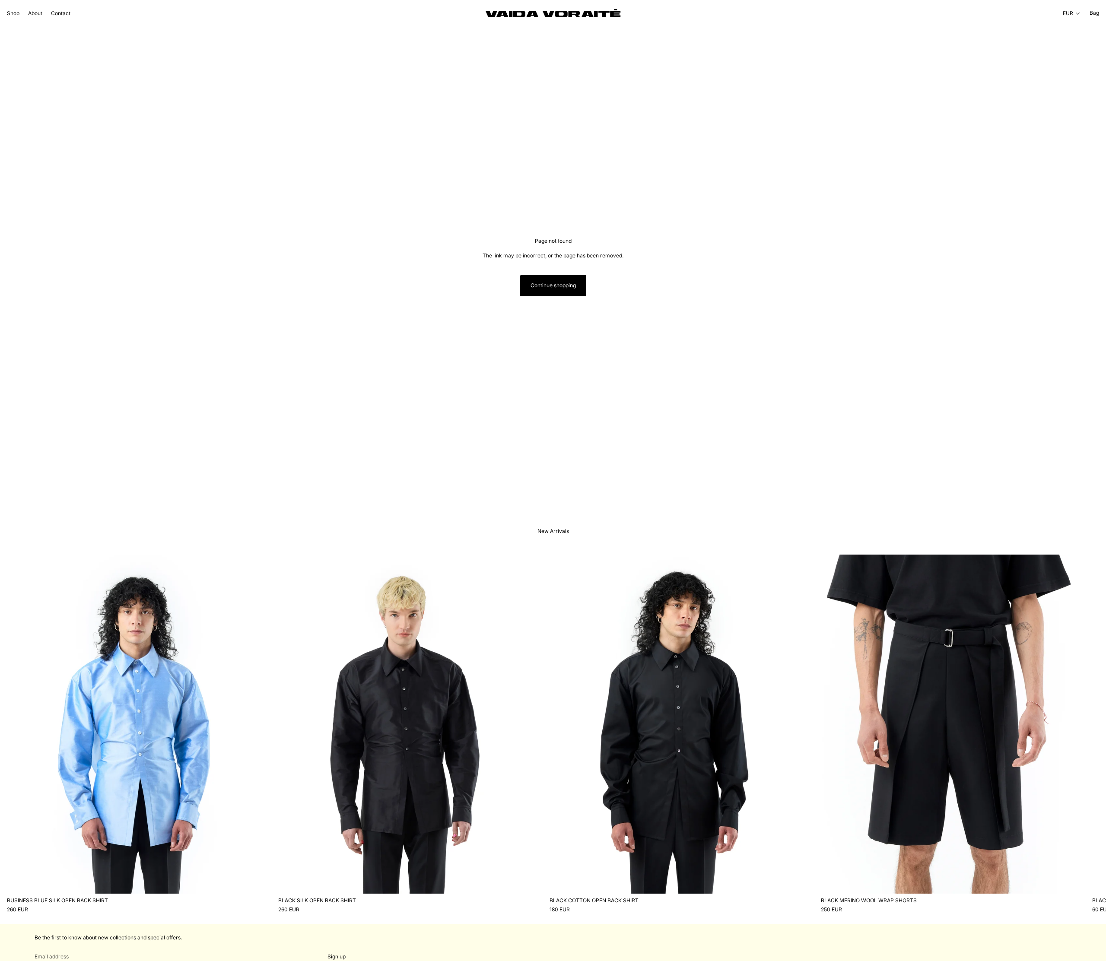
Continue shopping (553, 285)
